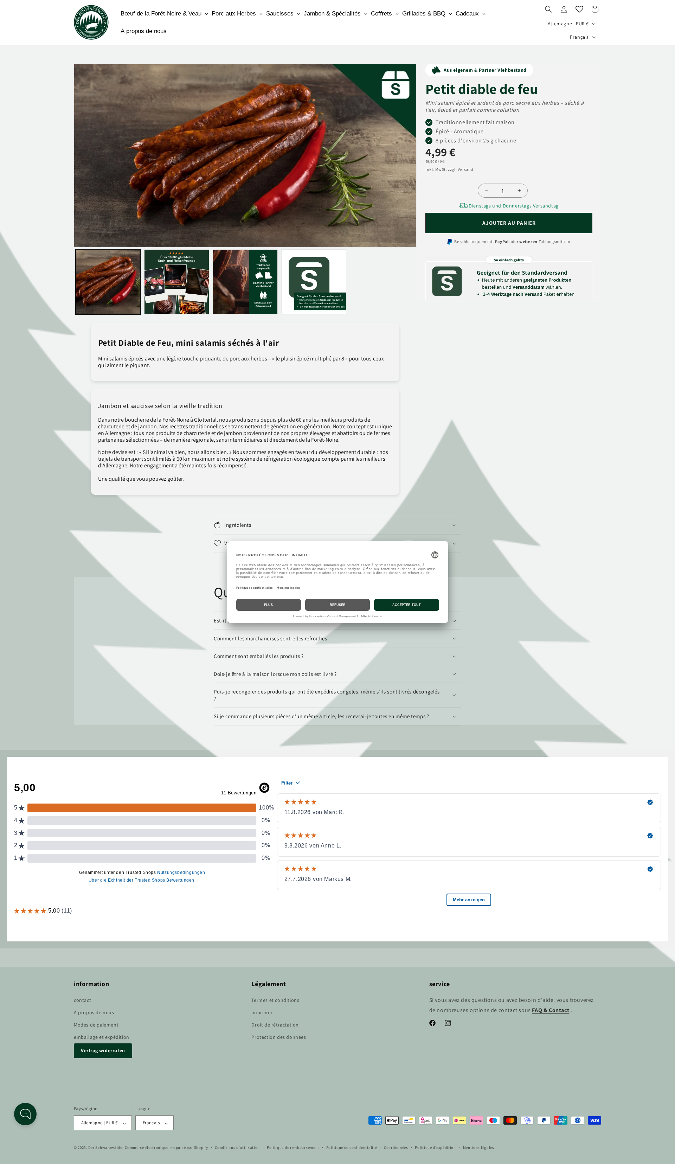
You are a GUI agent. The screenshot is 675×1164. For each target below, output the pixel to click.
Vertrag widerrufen (103, 1050)
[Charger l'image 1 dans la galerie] (108, 281)
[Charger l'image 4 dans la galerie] (313, 281)
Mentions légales (478, 1147)
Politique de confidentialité (351, 1147)
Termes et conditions (275, 1000)
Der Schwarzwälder (106, 1147)
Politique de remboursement (293, 1147)
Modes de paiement (96, 1025)
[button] (548, 9)
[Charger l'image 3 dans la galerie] (245, 281)
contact (82, 1000)
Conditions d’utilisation (237, 1147)
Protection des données (278, 1037)
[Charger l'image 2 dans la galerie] (176, 281)
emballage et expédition (101, 1037)
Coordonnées (396, 1147)
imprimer (261, 1012)
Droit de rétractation (275, 1025)
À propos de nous (94, 1012)
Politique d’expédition (435, 1147)
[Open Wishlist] (579, 9)
